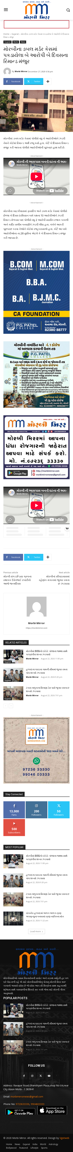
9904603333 (37, 1104)
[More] (47, 81)
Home (6, 34)
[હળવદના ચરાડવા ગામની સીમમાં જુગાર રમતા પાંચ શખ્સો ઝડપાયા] (13, 675)
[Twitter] (40, 1075)
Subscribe (14, 820)
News (23, 42)
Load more (35, 931)
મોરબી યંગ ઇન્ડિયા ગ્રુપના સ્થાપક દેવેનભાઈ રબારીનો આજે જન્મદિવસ (17, 580)
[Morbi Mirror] (7, 71)
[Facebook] (24, 1075)
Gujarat (15, 34)
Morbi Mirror (21, 71)
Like (14, 802)
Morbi (15, 42)
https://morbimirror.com (36, 628)
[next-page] (11, 706)
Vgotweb (64, 1138)
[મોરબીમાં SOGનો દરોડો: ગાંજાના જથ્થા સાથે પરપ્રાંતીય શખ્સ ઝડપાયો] (13, 657)
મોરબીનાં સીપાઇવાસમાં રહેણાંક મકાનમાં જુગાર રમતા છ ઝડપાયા (54, 580)
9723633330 (22, 1104)
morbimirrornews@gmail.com (27, 1096)
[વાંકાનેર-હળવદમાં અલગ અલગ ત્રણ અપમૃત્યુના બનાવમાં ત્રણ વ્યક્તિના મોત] (13, 919)
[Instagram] (32, 1075)
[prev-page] (5, 706)
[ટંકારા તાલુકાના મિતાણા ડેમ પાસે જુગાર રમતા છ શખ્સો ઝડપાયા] (13, 693)
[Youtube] (49, 1075)
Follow (37, 802)
